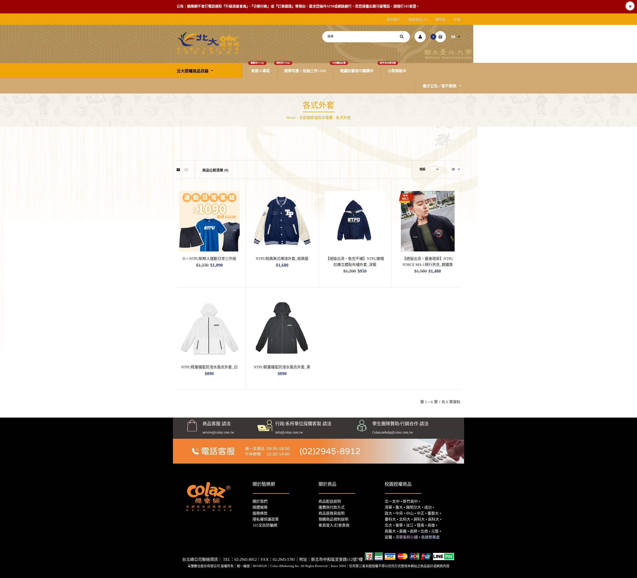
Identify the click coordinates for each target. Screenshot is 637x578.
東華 (399, 525)
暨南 (420, 525)
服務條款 (260, 513)
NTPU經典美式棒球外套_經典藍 (282, 259)
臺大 (399, 507)
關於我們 (260, 501)
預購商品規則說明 (333, 519)
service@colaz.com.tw (218, 432)
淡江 (410, 525)
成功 (428, 507)
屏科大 (419, 519)
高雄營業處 (430, 537)
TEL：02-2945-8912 (240, 559)
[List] (186, 170)
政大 (388, 513)
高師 (413, 531)
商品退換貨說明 (331, 513)
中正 (420, 513)
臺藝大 (433, 513)
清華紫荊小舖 (406, 537)
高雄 (431, 525)
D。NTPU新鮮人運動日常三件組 (209, 259)
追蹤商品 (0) (417, 19)
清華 (388, 507)
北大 (388, 525)
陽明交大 (413, 507)
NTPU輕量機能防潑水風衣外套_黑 (282, 367)
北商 (424, 531)
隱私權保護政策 (266, 519)
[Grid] (178, 170)
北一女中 (392, 501)
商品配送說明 (329, 501)
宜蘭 (388, 537)
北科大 (404, 519)
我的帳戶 (394, 19)
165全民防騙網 (265, 525)
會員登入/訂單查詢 (333, 525)
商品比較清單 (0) (215, 170)
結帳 (456, 19)
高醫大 (390, 531)
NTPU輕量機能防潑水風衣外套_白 (209, 367)
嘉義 (403, 531)
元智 (435, 531)
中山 (410, 513)
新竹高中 (410, 501)
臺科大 (390, 519)
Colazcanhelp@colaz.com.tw (392, 432)
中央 (399, 513)
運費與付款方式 (331, 507)
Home (291, 118)
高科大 (433, 519)
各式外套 (343, 118)
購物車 (440, 19)
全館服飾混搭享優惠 (316, 118)
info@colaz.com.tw (289, 432)
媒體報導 (260, 507)
